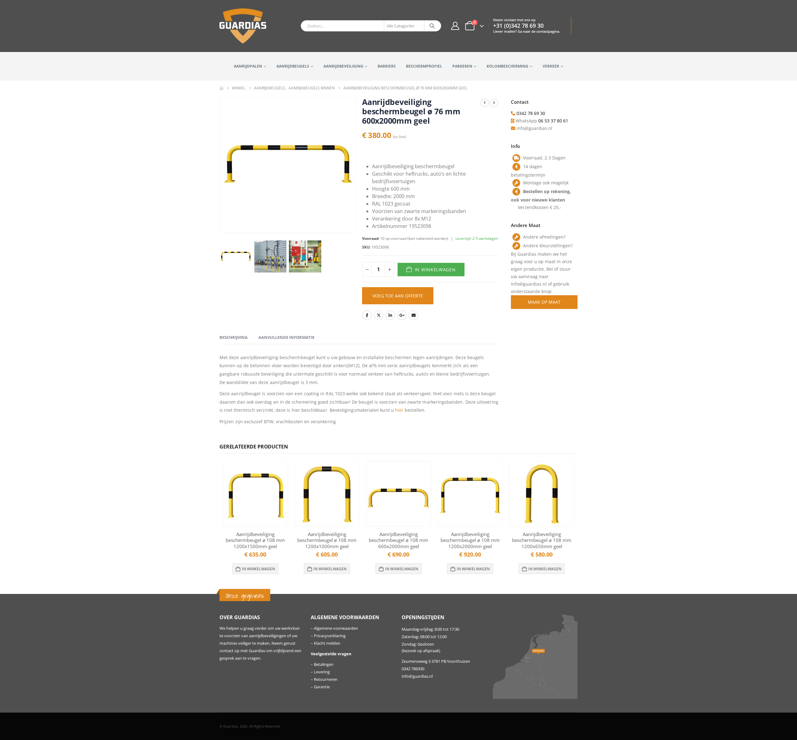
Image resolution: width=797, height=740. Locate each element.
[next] (494, 102)
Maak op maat (544, 302)
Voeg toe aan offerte (397, 296)
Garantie (322, 687)
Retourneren (325, 679)
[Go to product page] (255, 493)
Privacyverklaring (330, 635)
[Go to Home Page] (221, 88)
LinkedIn (390, 315)
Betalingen (323, 664)
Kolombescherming (507, 66)
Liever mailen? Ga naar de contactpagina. (526, 31)
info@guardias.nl (417, 676)
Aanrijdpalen (248, 66)
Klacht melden (327, 643)
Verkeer (551, 66)
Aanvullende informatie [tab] (286, 337)
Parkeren (462, 66)
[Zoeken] (432, 26)
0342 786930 (413, 668)
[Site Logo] (242, 26)
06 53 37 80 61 (553, 121)
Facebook (367, 315)
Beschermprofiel (424, 66)
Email (413, 315)
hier (399, 410)
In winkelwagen (435, 270)
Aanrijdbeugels (292, 66)
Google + (402, 315)
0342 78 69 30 (530, 113)
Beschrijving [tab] (233, 337)
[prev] (484, 102)
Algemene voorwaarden (336, 628)
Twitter (379, 315)
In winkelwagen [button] (258, 569)
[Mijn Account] (455, 26)
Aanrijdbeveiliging (343, 66)
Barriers (387, 66)
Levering (322, 672)
